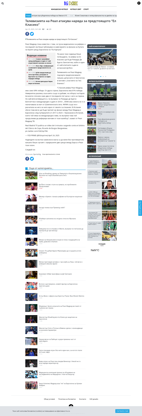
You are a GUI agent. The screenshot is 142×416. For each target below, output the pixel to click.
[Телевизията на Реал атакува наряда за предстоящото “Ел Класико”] (71, 39)
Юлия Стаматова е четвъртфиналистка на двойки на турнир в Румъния (89, 16)
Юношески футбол (59, 9)
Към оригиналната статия (51, 154)
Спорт (86, 9)
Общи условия (49, 399)
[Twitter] (32, 34)
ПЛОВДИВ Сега (102, 248)
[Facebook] (27, 34)
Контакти (82, 399)
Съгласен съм (122, 411)
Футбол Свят (75, 9)
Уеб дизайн (94, 399)
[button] (3, 3)
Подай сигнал (140, 209)
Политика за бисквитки (67, 399)
